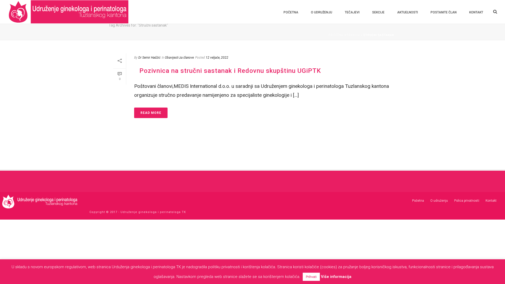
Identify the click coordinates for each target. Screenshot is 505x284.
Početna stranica (344, 35)
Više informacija (336, 276)
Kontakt (476, 12)
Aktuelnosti (407, 12)
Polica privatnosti (466, 200)
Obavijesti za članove (179, 57)
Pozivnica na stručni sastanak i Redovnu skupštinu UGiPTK (230, 70)
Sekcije (378, 12)
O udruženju (321, 12)
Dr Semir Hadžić (149, 57)
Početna (291, 12)
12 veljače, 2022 (217, 57)
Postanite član (444, 12)
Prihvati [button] (311, 277)
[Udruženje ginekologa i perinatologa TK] (39, 201)
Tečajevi (352, 12)
